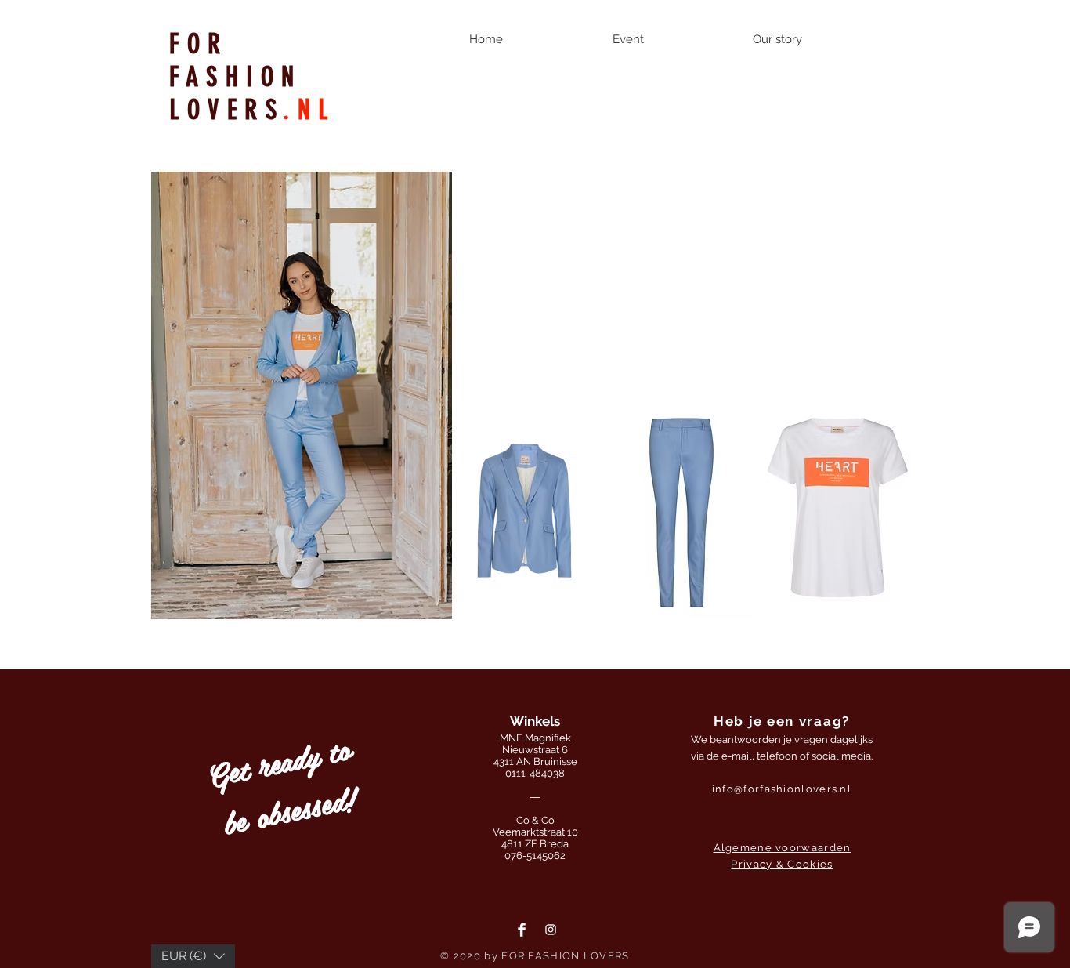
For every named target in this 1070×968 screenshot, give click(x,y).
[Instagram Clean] (551, 930)
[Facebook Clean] (522, 930)
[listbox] (193, 956)
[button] (524, 510)
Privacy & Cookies (782, 864)
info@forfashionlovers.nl (781, 789)
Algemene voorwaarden (782, 848)
